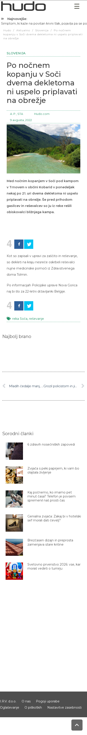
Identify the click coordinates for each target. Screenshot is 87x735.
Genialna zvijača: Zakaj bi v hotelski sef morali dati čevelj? (54, 518)
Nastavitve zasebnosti (64, 707)
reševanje (36, 319)
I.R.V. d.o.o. (8, 701)
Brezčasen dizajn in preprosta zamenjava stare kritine (50, 542)
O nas (26, 701)
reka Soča (19, 319)
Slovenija (16, 53)
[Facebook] (18, 244)
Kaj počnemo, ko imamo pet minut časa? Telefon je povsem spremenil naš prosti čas (51, 496)
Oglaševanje (9, 707)
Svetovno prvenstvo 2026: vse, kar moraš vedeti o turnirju (54, 566)
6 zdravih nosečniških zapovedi (51, 444)
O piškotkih (33, 707)
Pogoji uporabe (48, 701)
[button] (77, 6)
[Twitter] (28, 244)
